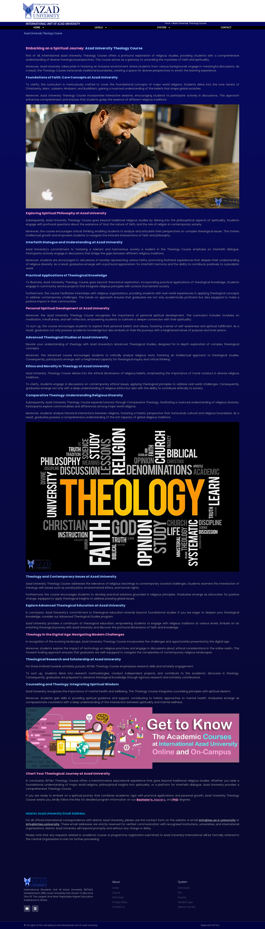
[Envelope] (27, 908)
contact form (155, 820)
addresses (85, 824)
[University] (35, 908)
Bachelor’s (144, 800)
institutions (190, 824)
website (180, 820)
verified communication (142, 824)
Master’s (159, 800)
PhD (175, 800)
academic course (94, 835)
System (161, 27)
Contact (226, 27)
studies (143, 220)
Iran (65, 839)
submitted (152, 835)
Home (168, 23)
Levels (99, 27)
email (194, 820)
